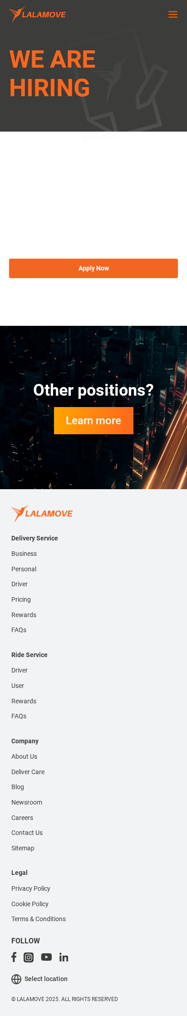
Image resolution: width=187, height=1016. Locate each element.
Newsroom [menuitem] (26, 802)
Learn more (93, 420)
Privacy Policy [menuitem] (30, 888)
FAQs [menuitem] (18, 629)
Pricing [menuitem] (21, 599)
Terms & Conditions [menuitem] (38, 919)
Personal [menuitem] (23, 569)
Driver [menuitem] (19, 584)
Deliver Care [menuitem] (27, 771)
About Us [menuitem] (24, 756)
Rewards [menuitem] (23, 614)
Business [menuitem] (24, 553)
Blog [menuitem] (17, 786)
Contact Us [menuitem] (27, 832)
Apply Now (94, 268)
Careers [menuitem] (22, 817)
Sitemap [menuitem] (22, 848)
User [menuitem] (17, 685)
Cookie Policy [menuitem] (30, 904)
